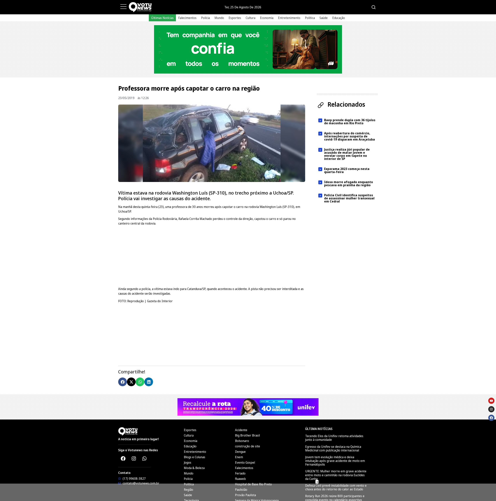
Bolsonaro (242, 441)
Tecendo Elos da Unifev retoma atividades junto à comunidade (334, 438)
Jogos (187, 462)
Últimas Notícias (162, 18)
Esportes (235, 18)
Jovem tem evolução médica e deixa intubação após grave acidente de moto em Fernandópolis (335, 461)
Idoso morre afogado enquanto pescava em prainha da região (348, 183)
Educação (338, 18)
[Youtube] (491, 401)
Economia (266, 18)
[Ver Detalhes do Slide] (248, 49)
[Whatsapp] (144, 458)
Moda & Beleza (194, 468)
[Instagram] (134, 458)
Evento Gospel (245, 462)
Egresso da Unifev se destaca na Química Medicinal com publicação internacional (333, 448)
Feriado (240, 473)
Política (310, 18)
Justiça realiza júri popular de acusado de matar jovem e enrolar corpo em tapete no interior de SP (347, 154)
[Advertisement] (211, 255)
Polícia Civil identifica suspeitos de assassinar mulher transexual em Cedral (349, 198)
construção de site (247, 446)
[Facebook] (123, 458)
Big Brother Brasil (247, 435)
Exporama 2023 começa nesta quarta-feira (346, 170)
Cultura (250, 18)
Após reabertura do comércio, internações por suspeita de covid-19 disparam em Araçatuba (349, 136)
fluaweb (240, 479)
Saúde (323, 18)
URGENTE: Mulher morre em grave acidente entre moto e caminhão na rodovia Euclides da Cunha (335, 475)
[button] (122, 381)
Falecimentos (187, 18)
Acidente (241, 430)
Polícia (205, 18)
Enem (239, 457)
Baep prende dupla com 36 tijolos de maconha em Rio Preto (349, 121)
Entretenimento (289, 18)
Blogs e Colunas (194, 457)
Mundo (219, 18)
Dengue (240, 452)
